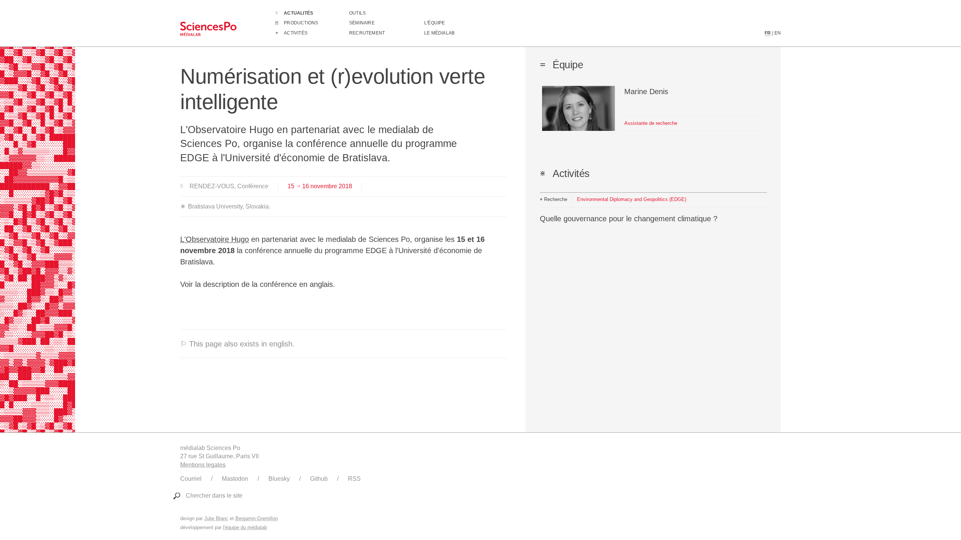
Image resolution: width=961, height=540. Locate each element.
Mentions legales (203, 465)
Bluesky (279, 479)
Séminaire (362, 23)
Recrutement (367, 33)
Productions (301, 23)
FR (768, 33)
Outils (357, 13)
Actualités (298, 13)
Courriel (191, 479)
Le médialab (439, 33)
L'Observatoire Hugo (214, 239)
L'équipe (434, 23)
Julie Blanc (216, 518)
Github (319, 479)
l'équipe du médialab (245, 527)
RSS (354, 479)
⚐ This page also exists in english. (237, 344)
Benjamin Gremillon (256, 518)
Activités (295, 33)
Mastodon (235, 479)
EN (777, 33)
